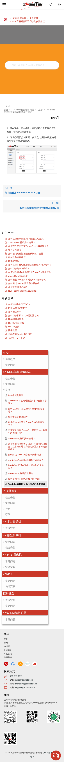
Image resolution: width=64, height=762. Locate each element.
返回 (7, 106)
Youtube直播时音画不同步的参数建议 (26, 21)
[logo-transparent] (32, 6)
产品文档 (8, 654)
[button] (51, 4)
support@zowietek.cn (25, 687)
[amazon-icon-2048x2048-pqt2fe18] (20, 663)
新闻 (6, 642)
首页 (6, 639)
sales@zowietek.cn (24, 680)
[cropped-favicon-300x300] (5, 20)
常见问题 (34, 18)
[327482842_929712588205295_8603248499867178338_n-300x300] (27, 663)
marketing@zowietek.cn (26, 684)
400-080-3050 (16, 676)
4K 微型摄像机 (19, 18)
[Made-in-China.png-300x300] (34, 663)
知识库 (7, 646)
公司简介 (8, 650)
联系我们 (8, 657)
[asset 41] (6, 663)
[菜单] (4, 5)
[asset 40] (13, 663)
